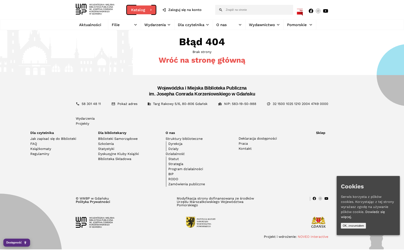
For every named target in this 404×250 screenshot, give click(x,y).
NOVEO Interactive (313, 237)
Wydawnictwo (262, 24)
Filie (116, 24)
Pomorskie (297, 24)
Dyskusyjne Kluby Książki (118, 154)
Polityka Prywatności (93, 202)
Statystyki (106, 149)
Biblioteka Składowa (114, 159)
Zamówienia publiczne (186, 184)
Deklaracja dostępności (258, 138)
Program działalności (185, 169)
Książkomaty (40, 149)
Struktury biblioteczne (184, 139)
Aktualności (90, 24)
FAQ (33, 144)
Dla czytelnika (191, 24)
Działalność (175, 154)
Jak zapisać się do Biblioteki (53, 139)
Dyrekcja (175, 144)
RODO (173, 179)
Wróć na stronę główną (202, 60)
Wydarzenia (155, 24)
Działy (173, 149)
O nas (221, 24)
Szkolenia (106, 144)
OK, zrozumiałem (353, 225)
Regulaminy (39, 154)
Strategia (175, 164)
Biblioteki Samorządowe (118, 139)
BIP (171, 174)
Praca (243, 144)
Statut (173, 159)
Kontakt (245, 149)
